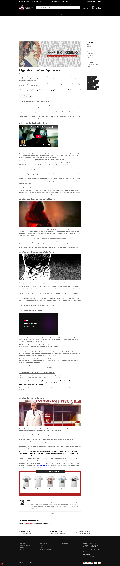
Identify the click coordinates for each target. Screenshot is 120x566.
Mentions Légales (23, 547)
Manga (88, 60)
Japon (25, 18)
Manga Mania (64, 543)
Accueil (20, 18)
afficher (28, 96)
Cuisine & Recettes (91, 50)
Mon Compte (86, 8)
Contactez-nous (23, 549)
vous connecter (29, 523)
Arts (88, 48)
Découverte (90, 80)
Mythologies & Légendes (93, 64)
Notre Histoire (22, 543)
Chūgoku (94, 76)
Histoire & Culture (91, 55)
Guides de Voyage (91, 53)
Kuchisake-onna (54, 180)
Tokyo (88, 66)
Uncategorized (90, 68)
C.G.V (41, 547)
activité (89, 76)
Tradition (89, 88)
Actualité (89, 46)
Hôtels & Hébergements (92, 82)
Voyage (94, 88)
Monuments (90, 62)
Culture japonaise (91, 78)
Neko (28, 500)
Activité (89, 44)
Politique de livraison (24, 545)
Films (88, 51)
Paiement (98, 8)
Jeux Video (89, 59)
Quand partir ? (91, 86)
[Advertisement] (60, 30)
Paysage (93, 84)
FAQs (93, 8)
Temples (97, 86)
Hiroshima (96, 80)
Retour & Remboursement (46, 549)
